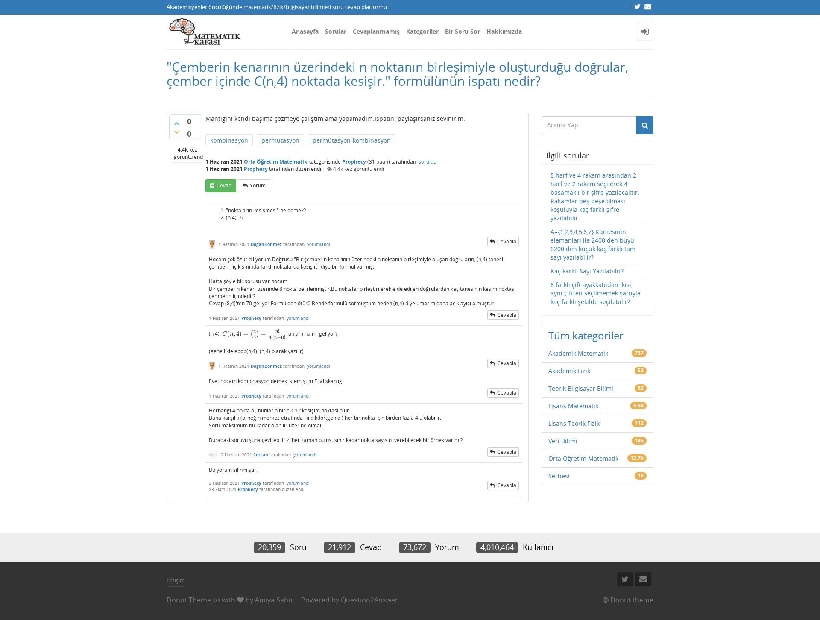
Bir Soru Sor (462, 31)
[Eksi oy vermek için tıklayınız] (176, 132)
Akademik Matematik (578, 353)
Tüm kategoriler (586, 335)
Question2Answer (369, 600)
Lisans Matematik (573, 406)
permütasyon (280, 140)
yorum (258, 185)
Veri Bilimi (562, 441)
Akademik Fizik (569, 371)
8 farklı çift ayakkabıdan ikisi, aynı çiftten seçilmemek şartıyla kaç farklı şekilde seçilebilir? (596, 293)
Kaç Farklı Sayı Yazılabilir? (587, 271)
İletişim (176, 580)
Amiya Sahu (274, 600)
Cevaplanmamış (376, 31)
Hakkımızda (504, 31)
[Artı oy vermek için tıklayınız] (176, 123)
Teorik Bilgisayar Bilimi (580, 388)
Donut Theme (189, 600)
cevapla (506, 241)
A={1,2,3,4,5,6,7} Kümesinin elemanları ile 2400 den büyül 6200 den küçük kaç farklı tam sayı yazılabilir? (593, 244)
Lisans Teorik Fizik (574, 423)
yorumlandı (318, 244)
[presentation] (254, 333)
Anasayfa (305, 31)
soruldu (427, 161)
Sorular (335, 31)
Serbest (559, 476)
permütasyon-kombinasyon (352, 140)
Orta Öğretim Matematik (275, 161)
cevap (224, 185)
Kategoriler (422, 31)
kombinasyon (229, 140)
